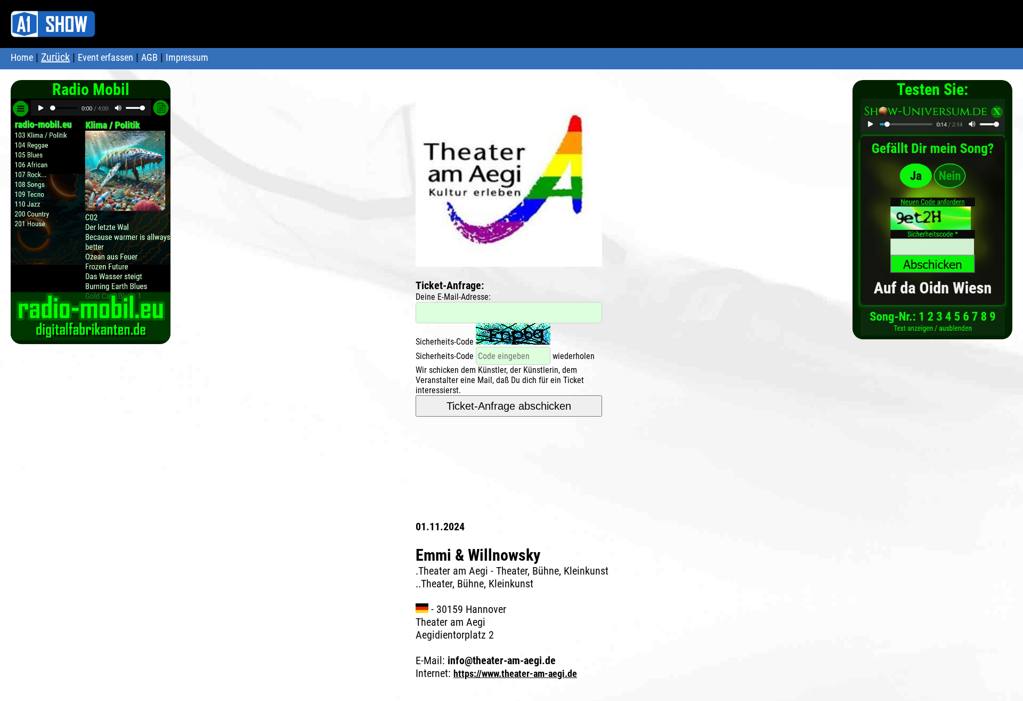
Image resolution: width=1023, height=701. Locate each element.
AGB (149, 57)
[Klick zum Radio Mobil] (90, 334)
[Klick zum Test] (933, 330)
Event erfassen (105, 57)
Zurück (55, 57)
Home (22, 57)
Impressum (187, 57)
